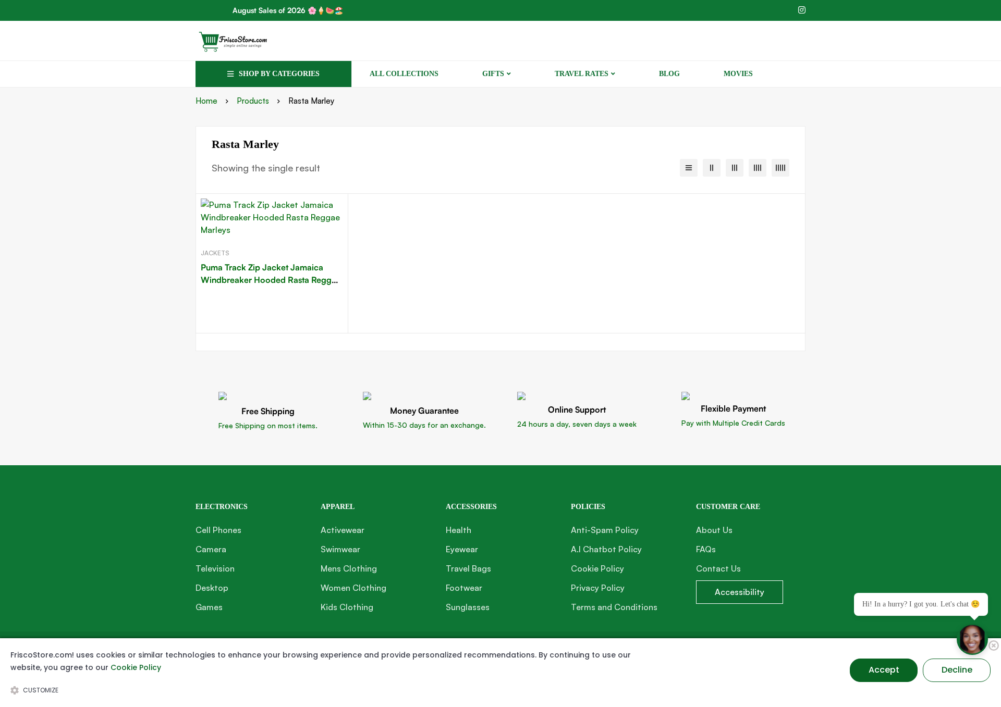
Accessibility (739, 592)
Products (253, 101)
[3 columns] (734, 168)
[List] (689, 168)
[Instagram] (801, 10)
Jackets (215, 253)
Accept (884, 670)
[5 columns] (780, 168)
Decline (957, 670)
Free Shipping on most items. (268, 425)
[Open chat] (972, 639)
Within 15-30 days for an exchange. (424, 424)
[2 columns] (712, 168)
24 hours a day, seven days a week (577, 423)
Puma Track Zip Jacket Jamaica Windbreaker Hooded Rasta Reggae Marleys (271, 279)
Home (206, 101)
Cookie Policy (136, 667)
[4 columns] (757, 168)
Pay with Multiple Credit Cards (733, 422)
